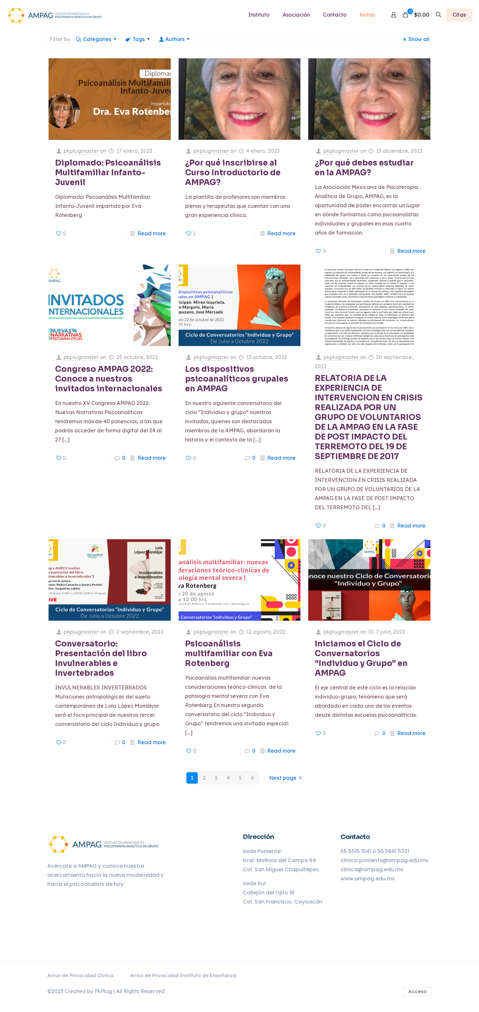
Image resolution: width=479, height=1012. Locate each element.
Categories (97, 39)
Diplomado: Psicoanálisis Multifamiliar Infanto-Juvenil (108, 172)
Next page (283, 777)
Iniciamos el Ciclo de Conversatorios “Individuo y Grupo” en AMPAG (361, 658)
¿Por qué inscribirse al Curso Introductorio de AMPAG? (233, 172)
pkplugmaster (81, 151)
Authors (174, 39)
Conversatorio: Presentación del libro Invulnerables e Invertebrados (101, 658)
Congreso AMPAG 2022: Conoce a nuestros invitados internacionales (108, 379)
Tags (139, 39)
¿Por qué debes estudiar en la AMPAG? (364, 168)
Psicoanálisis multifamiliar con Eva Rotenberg (229, 653)
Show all (418, 39)
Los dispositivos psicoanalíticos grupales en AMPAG (236, 379)
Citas (459, 14)
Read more (152, 233)
